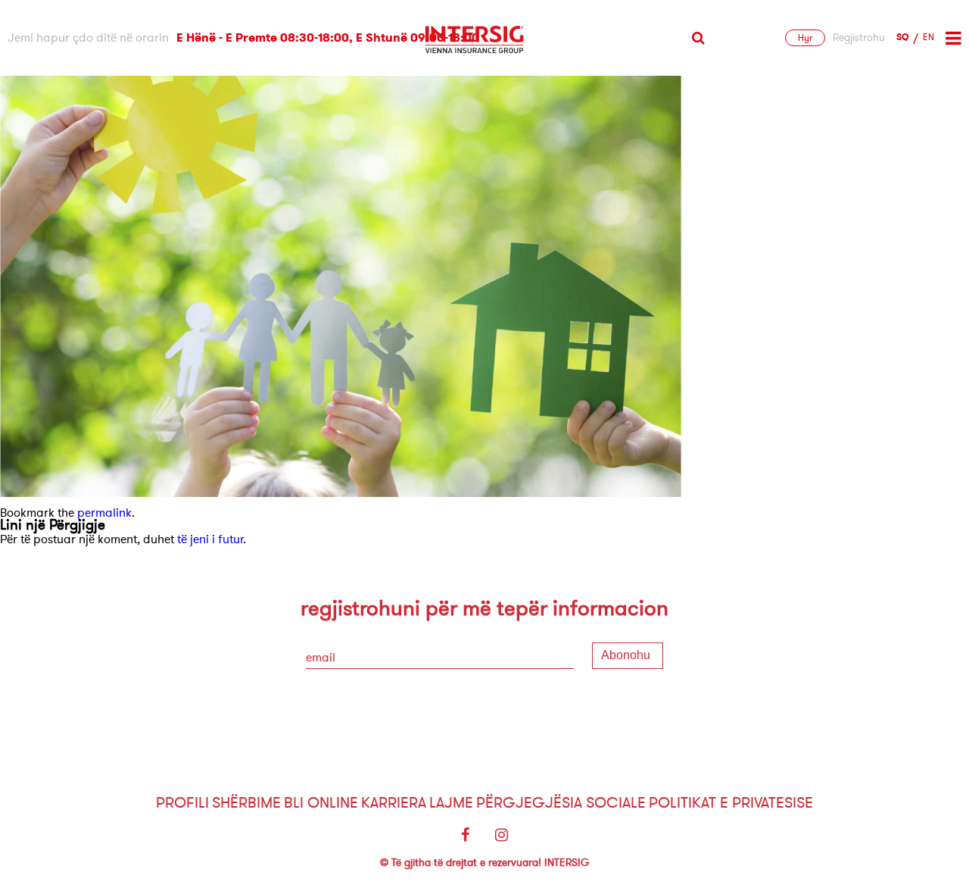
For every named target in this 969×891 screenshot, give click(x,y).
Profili (182, 803)
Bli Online (321, 803)
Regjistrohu (859, 38)
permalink (104, 513)
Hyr (805, 38)
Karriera (393, 803)
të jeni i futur (210, 539)
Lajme (451, 803)
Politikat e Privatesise (731, 803)
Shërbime (246, 803)
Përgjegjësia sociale (561, 803)
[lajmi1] (340, 493)
